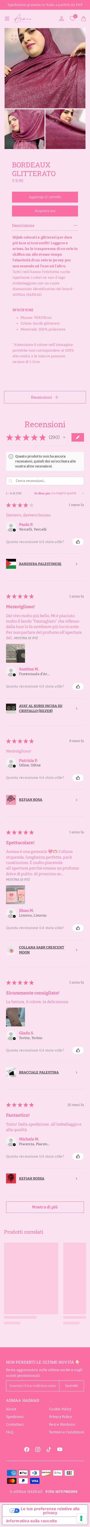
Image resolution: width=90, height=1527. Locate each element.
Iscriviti (71, 1386)
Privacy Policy (60, 1417)
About (11, 1409)
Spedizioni (15, 1417)
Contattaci (15, 1424)
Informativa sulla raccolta (31, 1520)
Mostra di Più (26, 638)
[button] (8, 19)
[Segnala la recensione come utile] (78, 542)
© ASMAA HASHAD (26, 1492)
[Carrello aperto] (83, 18)
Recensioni (41, 397)
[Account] (61, 18)
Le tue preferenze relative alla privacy (50, 1510)
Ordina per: (43, 493)
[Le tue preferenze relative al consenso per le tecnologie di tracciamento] (81, 1518)
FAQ (9, 1432)
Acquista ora (45, 211)
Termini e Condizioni (66, 1432)
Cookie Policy (60, 1409)
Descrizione (23, 225)
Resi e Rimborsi (62, 1424)
